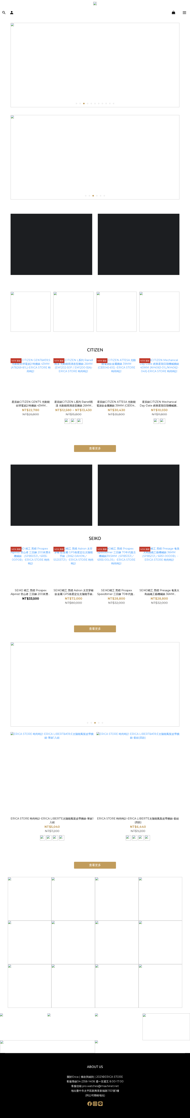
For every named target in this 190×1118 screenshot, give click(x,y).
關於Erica (72, 1076)
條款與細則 (87, 1076)
